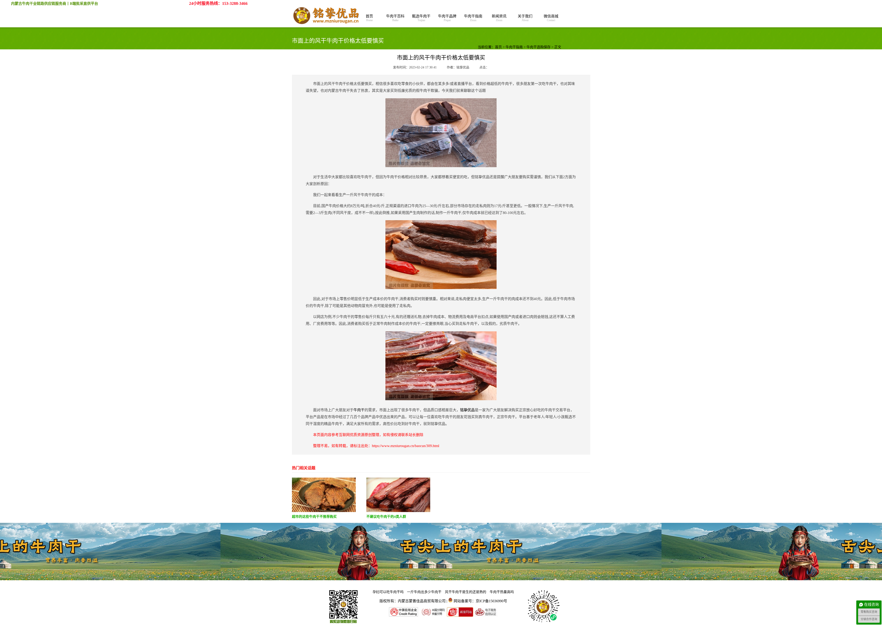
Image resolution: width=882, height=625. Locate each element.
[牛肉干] (326, 16)
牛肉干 (359, 410)
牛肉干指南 (473, 18)
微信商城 (551, 18)
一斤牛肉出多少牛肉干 (424, 592)
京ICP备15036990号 (491, 601)
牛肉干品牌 (447, 18)
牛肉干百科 (395, 18)
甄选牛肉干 (421, 18)
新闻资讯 (499, 18)
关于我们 (525, 18)
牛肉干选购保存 (538, 47)
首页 (369, 18)
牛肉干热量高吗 (502, 592)
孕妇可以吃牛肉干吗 (388, 592)
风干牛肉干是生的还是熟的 (465, 592)
